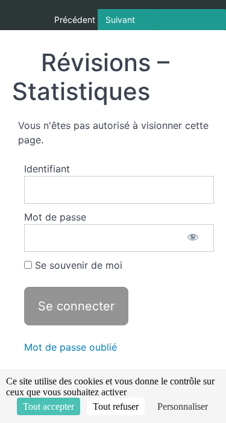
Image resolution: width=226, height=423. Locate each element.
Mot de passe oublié (70, 347)
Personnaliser (182, 406)
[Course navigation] (192, 19)
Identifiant (47, 169)
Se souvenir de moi (77, 265)
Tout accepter (48, 406)
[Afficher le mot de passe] (193, 238)
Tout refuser (116, 406)
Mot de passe (55, 217)
